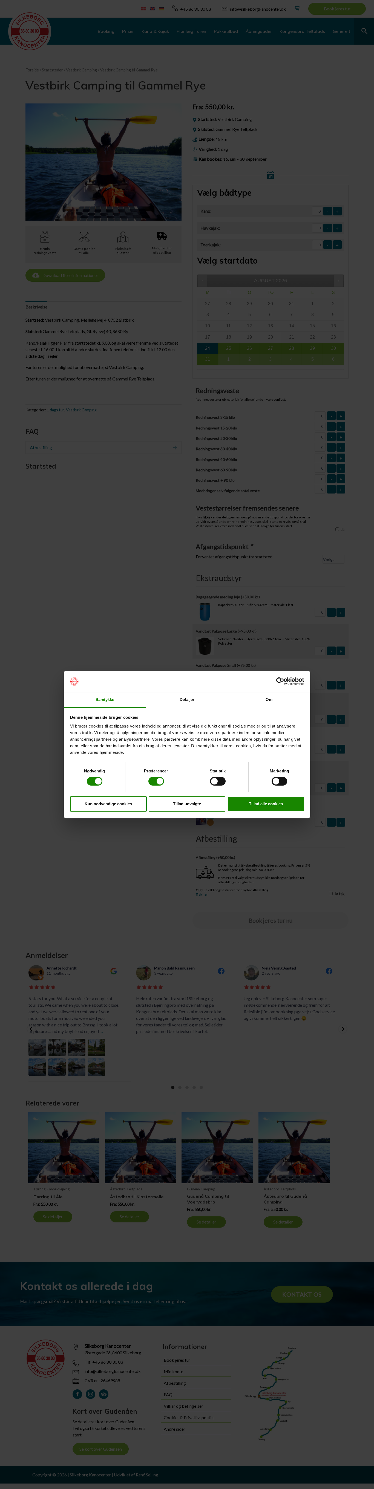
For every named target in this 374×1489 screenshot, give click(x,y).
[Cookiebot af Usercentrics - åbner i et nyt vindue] (280, 681)
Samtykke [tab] (105, 699)
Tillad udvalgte (187, 803)
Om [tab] (269, 699)
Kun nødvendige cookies (108, 803)
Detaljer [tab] (187, 699)
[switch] (156, 781)
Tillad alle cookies (266, 803)
